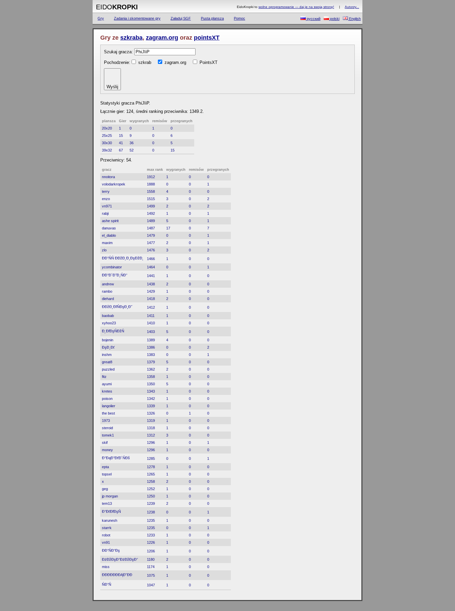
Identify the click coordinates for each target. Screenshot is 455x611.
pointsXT (207, 37)
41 (121, 143)
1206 (151, 551)
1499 (151, 206)
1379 (151, 362)
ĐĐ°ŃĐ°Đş (111, 550)
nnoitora (108, 177)
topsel (107, 474)
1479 (151, 235)
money (107, 450)
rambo (107, 291)
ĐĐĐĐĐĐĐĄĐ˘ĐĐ (117, 575)
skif (105, 443)
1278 (151, 467)
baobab (108, 316)
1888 (151, 184)
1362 (151, 369)
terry (106, 191)
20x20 (107, 128)
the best (108, 413)
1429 (151, 291)
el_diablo (109, 235)
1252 (151, 489)
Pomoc (239, 18)
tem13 (107, 503)
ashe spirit (110, 221)
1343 (151, 391)
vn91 (106, 542)
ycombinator (112, 267)
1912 (151, 177)
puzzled (108, 369)
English (354, 19)
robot (106, 535)
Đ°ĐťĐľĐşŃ (111, 511)
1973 (106, 421)
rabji (105, 213)
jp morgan (110, 496)
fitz (104, 377)
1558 (151, 191)
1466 (151, 259)
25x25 (107, 136)
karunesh (109, 520)
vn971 (107, 206)
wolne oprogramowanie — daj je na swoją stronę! (296, 7)
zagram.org (162, 37)
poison (107, 399)
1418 (151, 299)
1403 (151, 332)
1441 (151, 276)
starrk (107, 528)
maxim (107, 243)
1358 (151, 377)
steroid (107, 428)
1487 (151, 228)
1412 (151, 307)
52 (132, 150)
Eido (117, 7)
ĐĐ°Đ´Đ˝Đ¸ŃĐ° (114, 275)
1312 (151, 435)
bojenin (107, 340)
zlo (104, 250)
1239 (151, 503)
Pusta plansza (212, 18)
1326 (151, 413)
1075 (151, 575)
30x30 (107, 143)
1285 (151, 458)
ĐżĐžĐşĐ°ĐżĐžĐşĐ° (120, 559)
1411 (151, 316)
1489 (151, 221)
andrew (108, 284)
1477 (151, 243)
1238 (151, 512)
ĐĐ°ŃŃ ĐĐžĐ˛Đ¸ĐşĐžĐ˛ (123, 258)
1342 (151, 399)
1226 (151, 542)
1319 (151, 421)
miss (106, 567)
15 (121, 136)
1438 (151, 284)
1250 (151, 496)
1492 (151, 213)
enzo (106, 199)
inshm (107, 355)
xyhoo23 (109, 323)
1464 (151, 267)
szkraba (131, 37)
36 (132, 143)
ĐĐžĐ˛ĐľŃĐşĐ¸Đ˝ (117, 307)
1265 (151, 474)
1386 (151, 347)
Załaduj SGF (181, 18)
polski (334, 19)
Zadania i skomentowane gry (137, 18)
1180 (151, 559)
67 (121, 150)
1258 (151, 481)
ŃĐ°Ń (106, 584)
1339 (151, 406)
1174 (151, 567)
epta (105, 467)
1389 (151, 340)
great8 (107, 362)
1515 (151, 199)
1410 (151, 323)
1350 (151, 384)
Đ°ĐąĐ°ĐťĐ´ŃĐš (116, 458)
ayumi (107, 384)
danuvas (109, 228)
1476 (151, 250)
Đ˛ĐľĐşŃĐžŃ (113, 331)
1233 (151, 535)
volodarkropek (113, 184)
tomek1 (108, 435)
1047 (151, 585)
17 (168, 228)
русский (313, 19)
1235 (151, 520)
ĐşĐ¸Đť (108, 347)
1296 (151, 443)
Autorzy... (352, 7)
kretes (107, 391)
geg (105, 489)
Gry (101, 18)
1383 (151, 355)
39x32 (107, 150)
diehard (108, 299)
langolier (108, 406)
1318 (151, 428)
